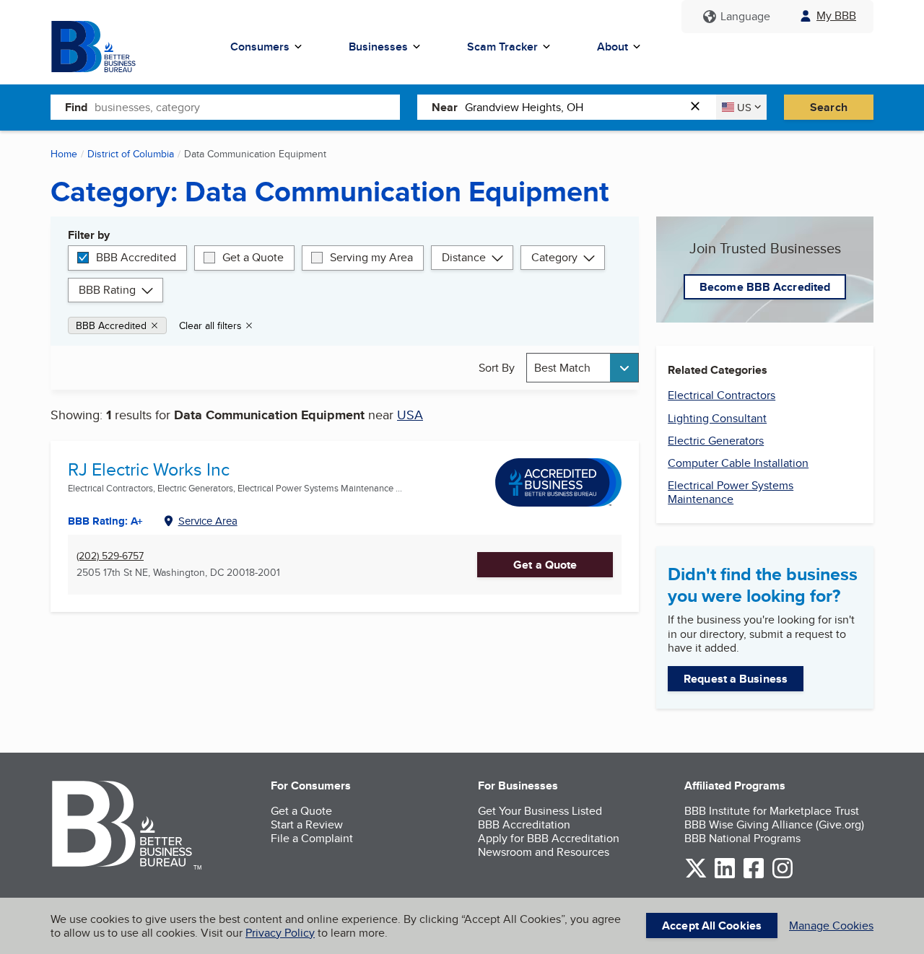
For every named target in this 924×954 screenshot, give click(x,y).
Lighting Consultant (717, 418)
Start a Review (307, 824)
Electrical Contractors (721, 395)
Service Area (207, 520)
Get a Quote (253, 257)
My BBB (836, 15)
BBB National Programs (742, 838)
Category (554, 257)
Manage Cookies (831, 925)
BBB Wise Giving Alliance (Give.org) (774, 824)
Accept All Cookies (712, 925)
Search (828, 107)
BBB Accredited (136, 257)
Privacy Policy (280, 932)
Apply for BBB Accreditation (548, 838)
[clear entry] (699, 107)
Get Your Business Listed (540, 810)
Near (445, 107)
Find (76, 107)
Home (64, 153)
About (612, 46)
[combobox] (247, 107)
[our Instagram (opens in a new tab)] (782, 875)
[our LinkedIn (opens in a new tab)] (724, 875)
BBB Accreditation (524, 824)
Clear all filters (210, 325)
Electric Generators (716, 440)
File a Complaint (312, 838)
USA (410, 415)
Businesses (378, 46)
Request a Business (736, 678)
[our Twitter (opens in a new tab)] (695, 875)
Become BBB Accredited (764, 287)
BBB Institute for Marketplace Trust (771, 810)
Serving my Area (371, 257)
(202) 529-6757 (110, 556)
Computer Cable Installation (738, 463)
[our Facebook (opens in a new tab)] (753, 875)
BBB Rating (107, 289)
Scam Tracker (502, 46)
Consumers (259, 46)
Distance (464, 257)
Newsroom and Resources (543, 852)
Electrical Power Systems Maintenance (730, 492)
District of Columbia (130, 153)
